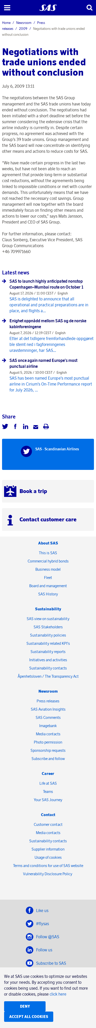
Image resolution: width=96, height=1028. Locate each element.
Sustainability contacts (48, 668)
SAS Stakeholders (48, 626)
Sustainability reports (48, 651)
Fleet (48, 577)
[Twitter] (5, 427)
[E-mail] (36, 427)
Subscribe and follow (48, 758)
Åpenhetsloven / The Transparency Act (48, 676)
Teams (48, 791)
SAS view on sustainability (48, 618)
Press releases (48, 701)
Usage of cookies (48, 857)
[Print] (46, 427)
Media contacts (48, 733)
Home (6, 23)
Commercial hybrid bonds (48, 561)
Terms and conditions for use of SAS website (48, 865)
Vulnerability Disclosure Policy (48, 873)
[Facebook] (15, 427)
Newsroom (23, 23)
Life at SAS (48, 783)
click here (58, 994)
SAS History (48, 594)
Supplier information (48, 849)
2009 (23, 28)
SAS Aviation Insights (48, 709)
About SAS (48, 543)
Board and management (48, 585)
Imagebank (48, 725)
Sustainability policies (48, 635)
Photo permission (48, 742)
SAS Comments (48, 717)
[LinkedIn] (26, 427)
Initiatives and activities (48, 659)
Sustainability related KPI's (48, 643)
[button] (7, 7)
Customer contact (48, 824)
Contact (48, 814)
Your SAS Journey (48, 799)
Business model (48, 569)
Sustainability (48, 608)
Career (48, 773)
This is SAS (48, 552)
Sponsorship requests (48, 750)
